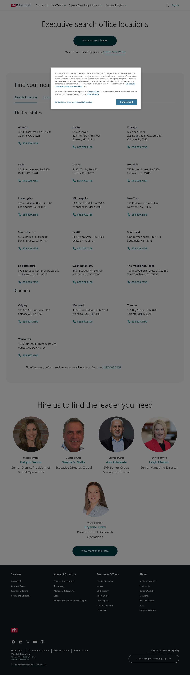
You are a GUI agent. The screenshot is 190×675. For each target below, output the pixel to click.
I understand (126, 102)
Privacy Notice (93, 94)
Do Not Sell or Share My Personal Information (73, 102)
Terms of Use (93, 92)
